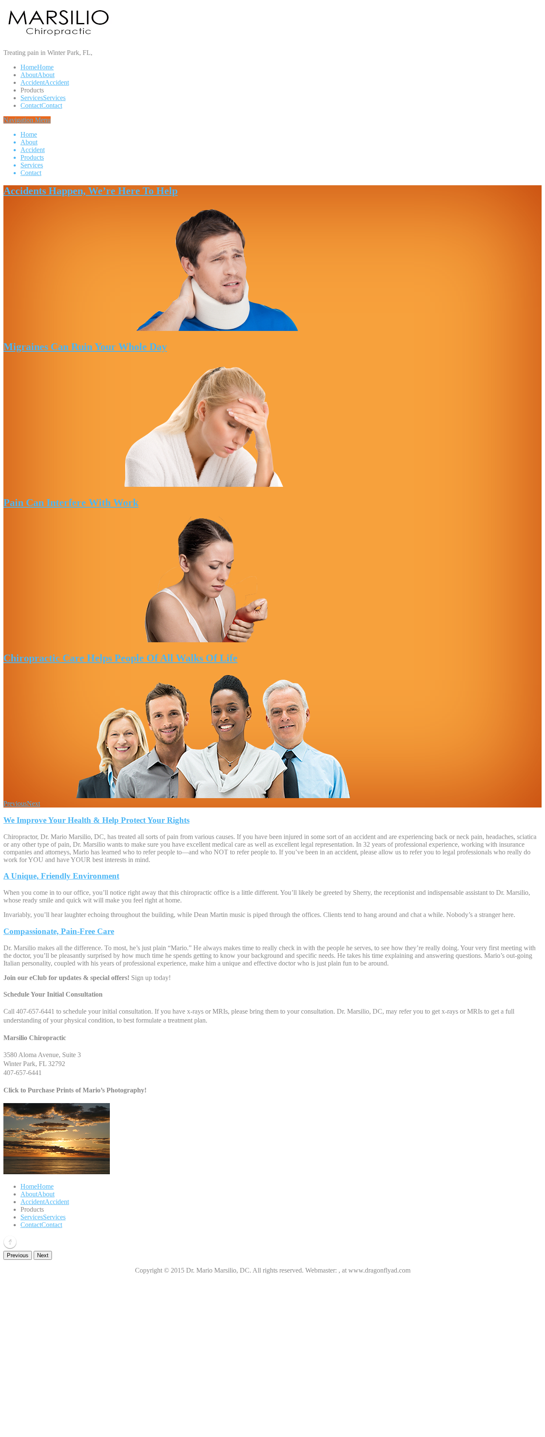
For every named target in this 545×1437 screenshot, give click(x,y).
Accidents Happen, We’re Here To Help (90, 190)
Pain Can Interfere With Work (70, 502)
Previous (15, 803)
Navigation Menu (27, 146)
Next (33, 803)
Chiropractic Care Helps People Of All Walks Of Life (120, 658)
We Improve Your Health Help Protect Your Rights (96, 820)
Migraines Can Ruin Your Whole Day (85, 346)
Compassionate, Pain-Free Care (58, 931)
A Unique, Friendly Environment (61, 875)
